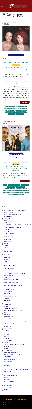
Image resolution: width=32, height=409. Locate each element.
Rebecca (4, 76)
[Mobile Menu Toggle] (2, 6)
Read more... (24, 102)
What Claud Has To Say (17, 154)
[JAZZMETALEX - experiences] (16, 137)
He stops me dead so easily (17, 55)
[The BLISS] (16, 38)
